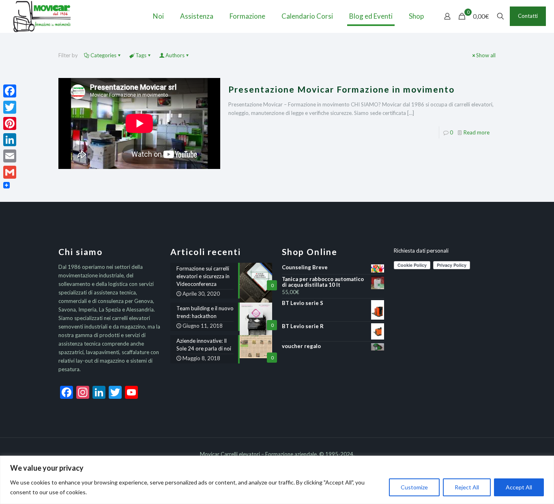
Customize (414, 487)
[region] (277, 480)
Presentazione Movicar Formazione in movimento (341, 89)
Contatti (528, 16)
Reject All (467, 487)
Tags (140, 55)
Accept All (519, 487)
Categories (103, 55)
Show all (486, 55)
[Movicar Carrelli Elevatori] (42, 16)
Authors (175, 55)
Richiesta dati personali (421, 250)
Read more (477, 132)
